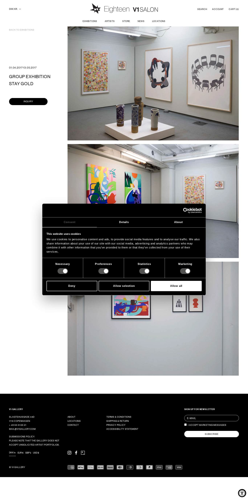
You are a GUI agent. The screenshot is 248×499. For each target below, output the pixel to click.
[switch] (103, 271)
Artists (110, 21)
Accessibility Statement (122, 429)
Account (218, 9)
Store (126, 21)
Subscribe (211, 434)
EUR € (20, 453)
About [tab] (178, 222)
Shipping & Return (117, 421)
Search (202, 9)
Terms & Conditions (118, 417)
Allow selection (124, 285)
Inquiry (28, 101)
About (72, 417)
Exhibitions (90, 21)
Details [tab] (124, 222)
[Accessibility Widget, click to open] (242, 493)
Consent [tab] (70, 222)
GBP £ (28, 453)
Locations (159, 21)
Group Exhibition (29, 76)
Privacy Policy (116, 425)
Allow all (176, 285)
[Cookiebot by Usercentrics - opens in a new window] (186, 210)
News (141, 21)
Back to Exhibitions (21, 30)
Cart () (234, 9)
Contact (73, 425)
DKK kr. (13, 9)
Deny (71, 285)
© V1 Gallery (17, 467)
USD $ (36, 453)
